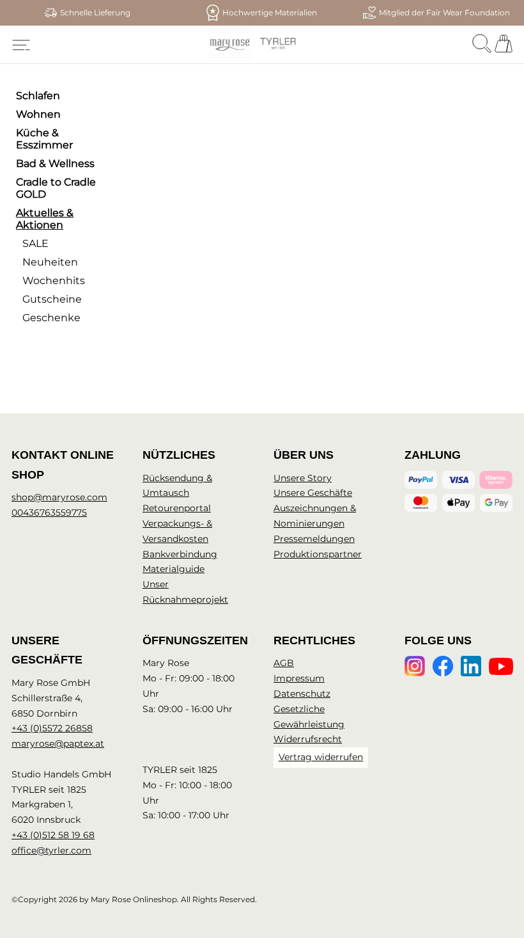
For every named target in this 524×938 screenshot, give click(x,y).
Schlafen (38, 96)
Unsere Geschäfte (313, 492)
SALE (35, 243)
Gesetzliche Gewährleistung (309, 716)
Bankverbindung (180, 554)
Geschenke (51, 318)
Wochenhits (53, 280)
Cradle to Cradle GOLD (56, 188)
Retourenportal (177, 508)
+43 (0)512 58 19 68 (53, 835)
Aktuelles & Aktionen (44, 219)
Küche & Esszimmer (44, 139)
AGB (284, 663)
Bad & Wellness (55, 163)
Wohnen (38, 114)
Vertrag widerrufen (321, 757)
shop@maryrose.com (59, 497)
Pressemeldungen (314, 539)
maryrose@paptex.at (58, 743)
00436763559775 (49, 512)
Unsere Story (303, 478)
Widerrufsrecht (308, 739)
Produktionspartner (318, 554)
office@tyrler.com (51, 850)
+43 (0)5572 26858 (52, 728)
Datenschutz (302, 693)
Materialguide (173, 569)
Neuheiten (50, 262)
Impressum (299, 678)
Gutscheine (52, 299)
